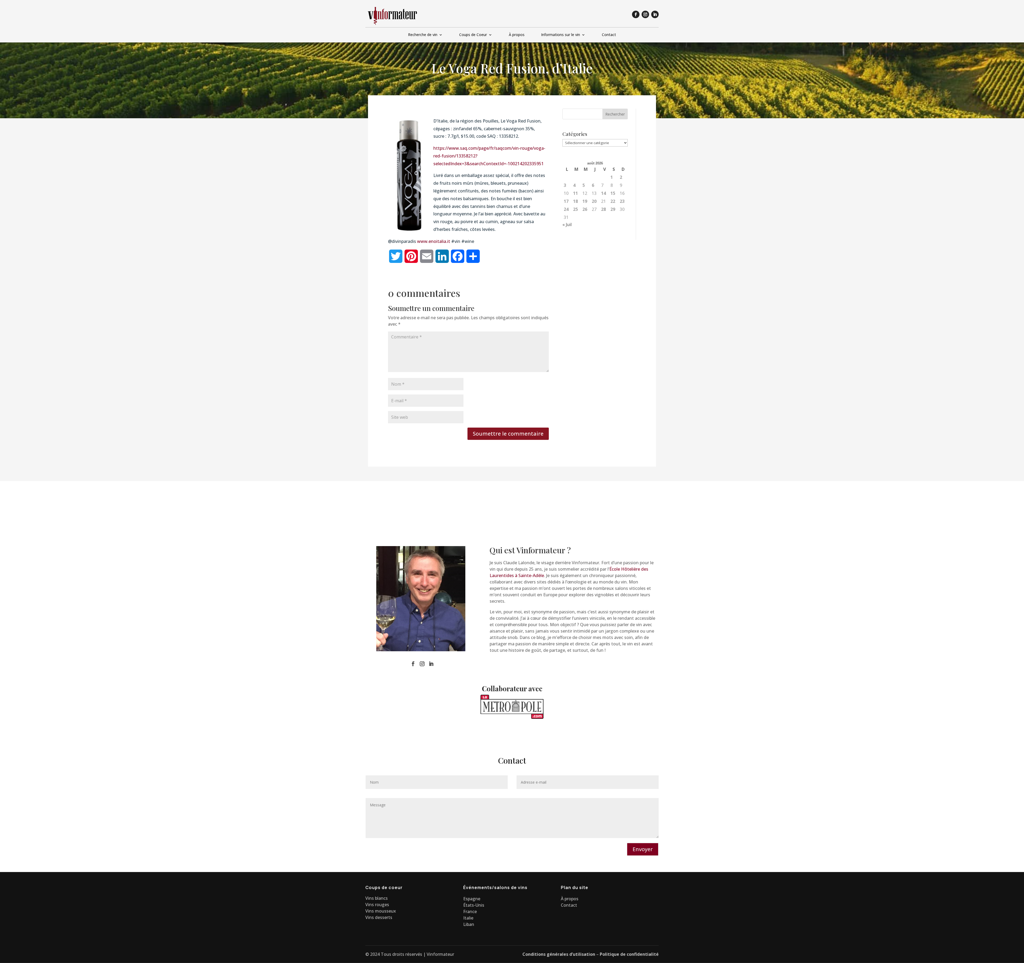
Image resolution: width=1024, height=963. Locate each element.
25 (575, 209)
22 (612, 201)
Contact (609, 35)
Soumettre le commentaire (508, 433)
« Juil (567, 224)
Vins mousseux (380, 911)
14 (603, 193)
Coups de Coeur (473, 35)
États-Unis (473, 905)
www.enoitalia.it (433, 241)
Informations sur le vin (560, 35)
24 (566, 209)
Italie (468, 918)
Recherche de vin (422, 35)
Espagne (471, 899)
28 (603, 209)
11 (575, 193)
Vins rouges (377, 904)
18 (575, 201)
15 (612, 193)
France (470, 911)
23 (622, 201)
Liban (468, 924)
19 (584, 201)
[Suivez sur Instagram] (645, 14)
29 (612, 209)
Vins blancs (376, 898)
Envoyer (643, 849)
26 (584, 209)
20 (594, 201)
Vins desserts (378, 917)
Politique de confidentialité (629, 954)
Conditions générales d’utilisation (558, 954)
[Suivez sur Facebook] (635, 14)
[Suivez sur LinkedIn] (655, 14)
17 (566, 201)
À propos (517, 35)
